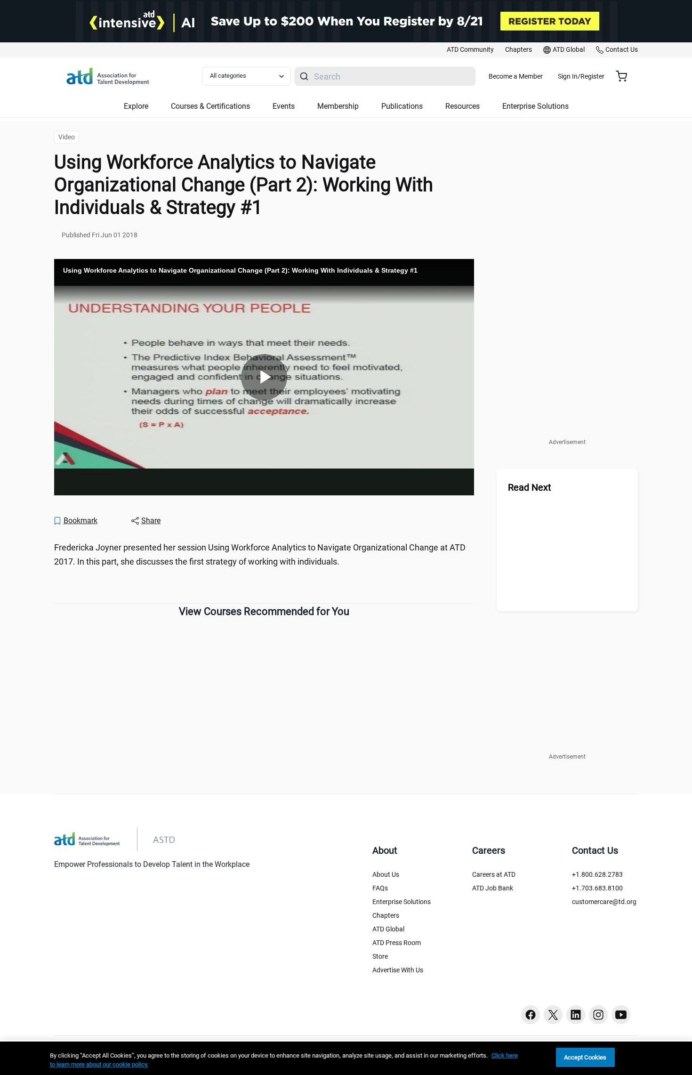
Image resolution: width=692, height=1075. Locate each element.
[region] (346, 1058)
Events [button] (284, 106)
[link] (470, 49)
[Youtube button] (621, 1014)
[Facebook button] (530, 1014)
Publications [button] (402, 106)
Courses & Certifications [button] (210, 106)
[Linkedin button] (575, 1014)
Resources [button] (462, 106)
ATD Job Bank (492, 888)
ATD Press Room (396, 942)
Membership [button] (338, 106)
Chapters (385, 915)
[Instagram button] (598, 1014)
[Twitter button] (553, 1014)
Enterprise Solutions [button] (535, 106)
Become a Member (516, 76)
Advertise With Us (397, 970)
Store (380, 956)
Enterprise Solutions (401, 901)
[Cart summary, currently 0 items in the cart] (625, 76)
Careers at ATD (493, 874)
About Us (385, 874)
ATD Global (388, 929)
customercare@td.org (604, 901)
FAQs (380, 888)
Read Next (529, 487)
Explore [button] (136, 106)
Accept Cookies (585, 1057)
